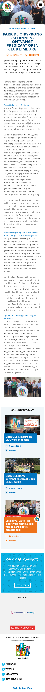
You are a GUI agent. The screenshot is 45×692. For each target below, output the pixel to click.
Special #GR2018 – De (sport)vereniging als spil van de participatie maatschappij (20, 525)
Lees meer (21, 585)
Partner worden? (20, 627)
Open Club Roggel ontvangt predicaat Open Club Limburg (20, 478)
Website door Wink (22, 688)
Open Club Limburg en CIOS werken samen (19, 438)
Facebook (11, 664)
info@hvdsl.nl (14, 679)
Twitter (10, 669)
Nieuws (12, 450)
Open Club (34, 55)
